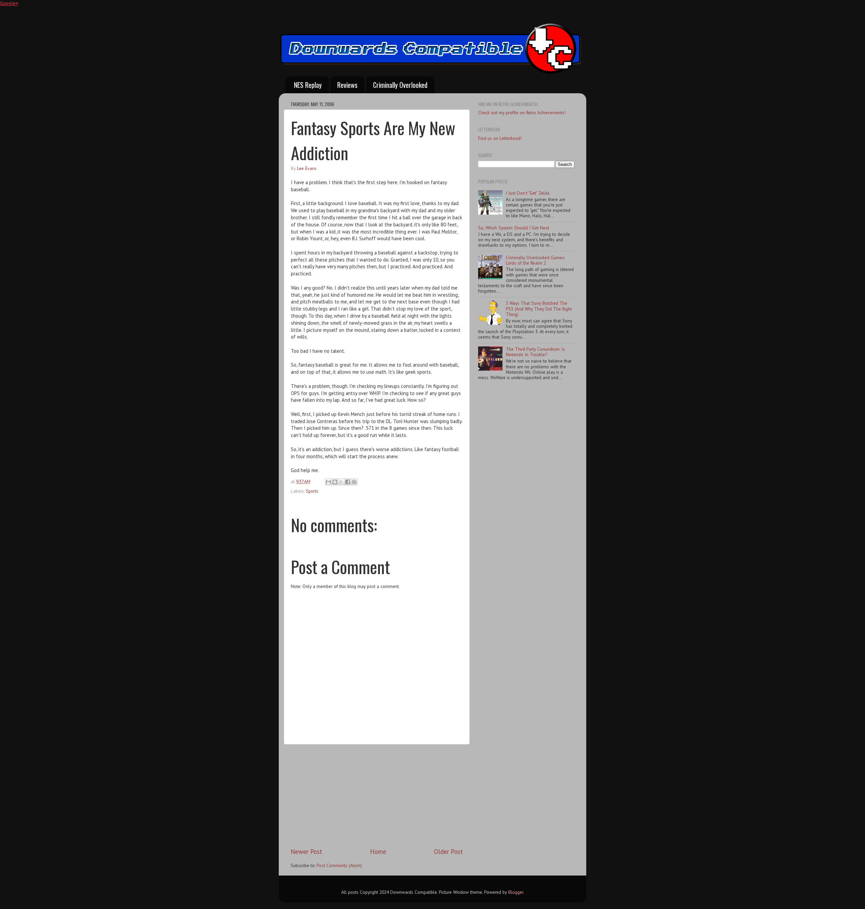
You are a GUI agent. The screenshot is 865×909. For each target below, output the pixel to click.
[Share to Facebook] (347, 481)
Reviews (347, 85)
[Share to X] (341, 481)
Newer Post (306, 851)
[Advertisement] (376, 796)
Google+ (9, 3)
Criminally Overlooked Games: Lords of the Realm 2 (535, 260)
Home (378, 851)
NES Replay (308, 85)
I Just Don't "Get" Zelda (527, 193)
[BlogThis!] (334, 481)
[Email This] (328, 481)
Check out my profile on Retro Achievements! (522, 112)
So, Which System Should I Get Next (513, 228)
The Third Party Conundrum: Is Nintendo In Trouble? (535, 352)
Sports (312, 491)
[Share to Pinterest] (354, 481)
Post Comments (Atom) (339, 865)
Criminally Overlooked (400, 85)
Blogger (515, 892)
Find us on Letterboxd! (500, 138)
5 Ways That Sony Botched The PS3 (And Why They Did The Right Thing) (539, 308)
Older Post (448, 851)
